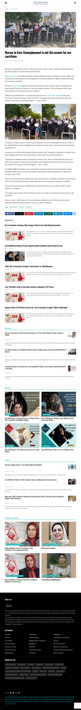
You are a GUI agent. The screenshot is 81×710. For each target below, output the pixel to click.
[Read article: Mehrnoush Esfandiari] (58, 534)
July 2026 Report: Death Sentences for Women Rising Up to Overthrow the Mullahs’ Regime (22, 419)
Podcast (32, 647)
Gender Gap (59, 664)
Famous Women (10, 644)
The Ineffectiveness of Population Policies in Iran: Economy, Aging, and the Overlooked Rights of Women (36, 351)
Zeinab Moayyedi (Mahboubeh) (50, 580)
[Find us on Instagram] (16, 693)
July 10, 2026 (9, 340)
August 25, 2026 (10, 228)
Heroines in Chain (10, 647)
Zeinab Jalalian (31, 678)
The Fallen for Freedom (15, 544)
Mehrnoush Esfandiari (48, 548)
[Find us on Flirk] (13, 693)
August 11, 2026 (10, 289)
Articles (7, 638)
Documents (8, 641)
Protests (29, 207)
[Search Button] (75, 3)
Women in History (59, 644)
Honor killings (25, 668)
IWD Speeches (9, 653)
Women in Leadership (61, 647)
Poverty (35, 671)
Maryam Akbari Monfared (51, 668)
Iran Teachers (36, 668)
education (31, 664)
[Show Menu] (6, 3)
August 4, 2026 (9, 310)
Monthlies (10, 415)
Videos (56, 641)
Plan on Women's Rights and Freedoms (18, 671)
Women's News (14, 9)
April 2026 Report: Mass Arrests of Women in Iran (57, 449)
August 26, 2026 (10, 471)
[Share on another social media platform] (74, 213)
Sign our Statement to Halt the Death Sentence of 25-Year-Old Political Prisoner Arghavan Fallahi (34, 334)
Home (6, 9)
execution (40, 664)
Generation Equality (12, 668)
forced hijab (49, 664)
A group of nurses (11, 76)
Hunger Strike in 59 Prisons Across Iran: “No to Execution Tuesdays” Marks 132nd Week (36, 307)
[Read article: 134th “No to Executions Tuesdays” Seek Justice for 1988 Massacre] (15, 277)
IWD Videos (33, 635)
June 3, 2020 (8, 61)
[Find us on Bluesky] (19, 693)
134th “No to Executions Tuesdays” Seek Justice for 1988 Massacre (29, 266)
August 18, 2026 (10, 269)
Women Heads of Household (15, 678)
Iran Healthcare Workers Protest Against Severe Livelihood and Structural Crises (34, 245)
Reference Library (35, 650)
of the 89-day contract (53, 95)
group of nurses (16, 86)
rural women (60, 671)
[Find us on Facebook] (5, 693)
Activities (8, 635)
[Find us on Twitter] (8, 693)
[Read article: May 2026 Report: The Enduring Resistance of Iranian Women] (22, 435)
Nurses (21, 207)
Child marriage (10, 664)
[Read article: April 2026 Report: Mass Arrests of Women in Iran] (58, 435)
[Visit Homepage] (40, 3)
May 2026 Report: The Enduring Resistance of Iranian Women (22, 450)
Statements (57, 635)
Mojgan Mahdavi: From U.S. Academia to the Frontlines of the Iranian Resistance (19, 549)
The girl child (24, 674)
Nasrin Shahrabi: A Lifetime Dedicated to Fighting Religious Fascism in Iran (21, 581)
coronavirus (13, 207)
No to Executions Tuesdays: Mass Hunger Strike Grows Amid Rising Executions (33, 225)
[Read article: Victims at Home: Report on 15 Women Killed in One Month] (72, 467)
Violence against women (38, 674)
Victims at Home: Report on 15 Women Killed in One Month (23, 465)
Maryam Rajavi (34, 638)
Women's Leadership (55, 674)
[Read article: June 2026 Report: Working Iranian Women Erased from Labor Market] (58, 404)
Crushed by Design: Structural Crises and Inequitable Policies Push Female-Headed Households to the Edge (35, 367)
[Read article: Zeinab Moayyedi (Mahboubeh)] (58, 565)
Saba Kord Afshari (11, 674)
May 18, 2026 (9, 373)
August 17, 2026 (10, 503)
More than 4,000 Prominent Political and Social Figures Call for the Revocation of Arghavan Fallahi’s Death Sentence (34, 497)
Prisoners (43, 671)
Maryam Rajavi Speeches (37, 641)
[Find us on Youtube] (11, 693)
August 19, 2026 (10, 248)
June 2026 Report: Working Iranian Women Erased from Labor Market (57, 419)
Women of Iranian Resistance (63, 650)
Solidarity (32, 653)
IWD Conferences (10, 650)
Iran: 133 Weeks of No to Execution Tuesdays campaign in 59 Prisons (29, 287)
